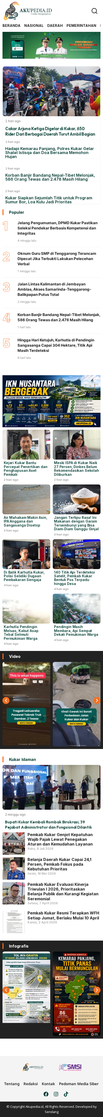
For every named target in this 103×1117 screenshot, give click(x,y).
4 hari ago (11, 585)
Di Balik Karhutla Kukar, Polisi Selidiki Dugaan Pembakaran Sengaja (24, 576)
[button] (6, 700)
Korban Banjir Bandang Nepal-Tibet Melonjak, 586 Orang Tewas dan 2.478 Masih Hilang (50, 177)
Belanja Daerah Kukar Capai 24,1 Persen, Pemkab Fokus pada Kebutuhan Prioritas (59, 864)
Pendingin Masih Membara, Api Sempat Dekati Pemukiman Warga (76, 631)
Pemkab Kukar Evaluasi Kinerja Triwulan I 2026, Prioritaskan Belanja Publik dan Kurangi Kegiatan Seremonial (63, 891)
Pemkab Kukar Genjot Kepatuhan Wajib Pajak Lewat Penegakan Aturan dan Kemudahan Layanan (60, 839)
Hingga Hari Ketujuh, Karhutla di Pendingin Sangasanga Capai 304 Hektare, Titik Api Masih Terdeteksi (56, 345)
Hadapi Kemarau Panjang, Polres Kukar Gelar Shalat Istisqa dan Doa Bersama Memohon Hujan (49, 152)
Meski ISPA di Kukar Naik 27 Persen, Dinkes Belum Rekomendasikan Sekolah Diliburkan (76, 468)
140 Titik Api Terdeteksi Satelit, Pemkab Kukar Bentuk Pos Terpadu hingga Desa (74, 578)
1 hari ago (12, 142)
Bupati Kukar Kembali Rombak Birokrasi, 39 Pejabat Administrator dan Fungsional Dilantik (48, 824)
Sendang (51, 1112)
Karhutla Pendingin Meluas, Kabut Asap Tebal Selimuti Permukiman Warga (21, 632)
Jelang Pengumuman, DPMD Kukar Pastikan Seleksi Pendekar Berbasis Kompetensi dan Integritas (58, 228)
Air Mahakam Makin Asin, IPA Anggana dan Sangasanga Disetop (25, 521)
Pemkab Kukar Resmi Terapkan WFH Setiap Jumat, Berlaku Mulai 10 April (63, 915)
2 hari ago (12, 191)
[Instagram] (56, 1094)
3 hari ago (11, 530)
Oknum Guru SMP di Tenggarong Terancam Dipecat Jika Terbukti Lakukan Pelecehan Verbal (57, 258)
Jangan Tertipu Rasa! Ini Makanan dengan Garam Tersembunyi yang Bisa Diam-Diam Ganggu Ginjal (76, 523)
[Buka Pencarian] (94, 11)
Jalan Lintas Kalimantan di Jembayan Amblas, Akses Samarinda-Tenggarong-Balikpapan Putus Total (54, 289)
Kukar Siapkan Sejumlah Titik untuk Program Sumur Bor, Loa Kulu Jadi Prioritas (48, 199)
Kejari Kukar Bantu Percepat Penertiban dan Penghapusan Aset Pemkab (26, 468)
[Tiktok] (66, 1094)
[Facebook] (46, 1094)
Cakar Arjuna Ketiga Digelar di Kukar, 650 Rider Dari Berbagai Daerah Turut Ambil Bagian (50, 131)
